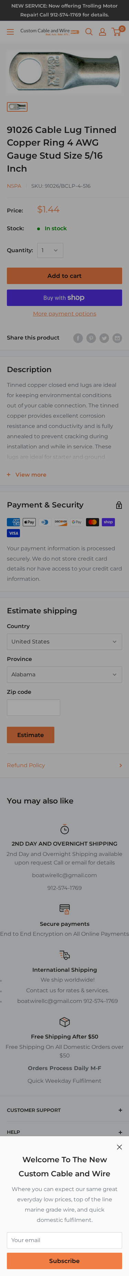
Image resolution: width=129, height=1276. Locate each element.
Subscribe (64, 1260)
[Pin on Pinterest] (91, 338)
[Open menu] (10, 32)
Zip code (19, 692)
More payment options (64, 313)
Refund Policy (26, 765)
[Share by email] (117, 338)
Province (19, 659)
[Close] (119, 1147)
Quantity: (20, 250)
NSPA (14, 186)
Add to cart (64, 275)
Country (18, 626)
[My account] (102, 32)
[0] (116, 32)
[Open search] (89, 32)
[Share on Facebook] (78, 338)
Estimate (30, 735)
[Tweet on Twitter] (104, 338)
